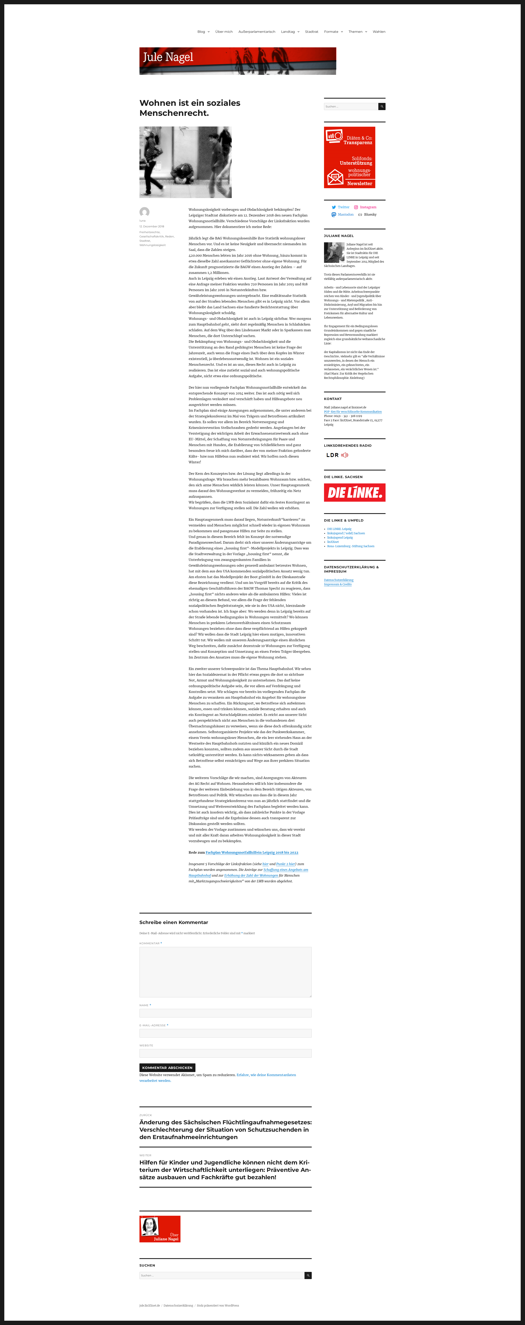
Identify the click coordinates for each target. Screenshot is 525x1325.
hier (265, 864)
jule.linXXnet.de (149, 1305)
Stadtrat (311, 32)
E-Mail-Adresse (154, 1025)
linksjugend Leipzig (340, 537)
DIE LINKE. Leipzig (339, 529)
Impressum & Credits (338, 584)
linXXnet (333, 542)
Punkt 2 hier (285, 864)
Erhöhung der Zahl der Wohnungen (251, 875)
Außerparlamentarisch (257, 32)
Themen (356, 32)
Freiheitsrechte (149, 232)
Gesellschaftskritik (151, 236)
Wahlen (379, 32)
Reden (169, 236)
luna (142, 220)
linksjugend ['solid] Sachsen (346, 533)
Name (145, 1005)
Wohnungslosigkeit (152, 245)
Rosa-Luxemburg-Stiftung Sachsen (350, 546)
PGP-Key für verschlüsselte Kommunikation (353, 412)
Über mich (224, 32)
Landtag (288, 32)
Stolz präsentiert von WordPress (218, 1305)
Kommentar (150, 943)
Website (146, 1045)
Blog (201, 32)
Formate (331, 32)
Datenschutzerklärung (339, 580)
